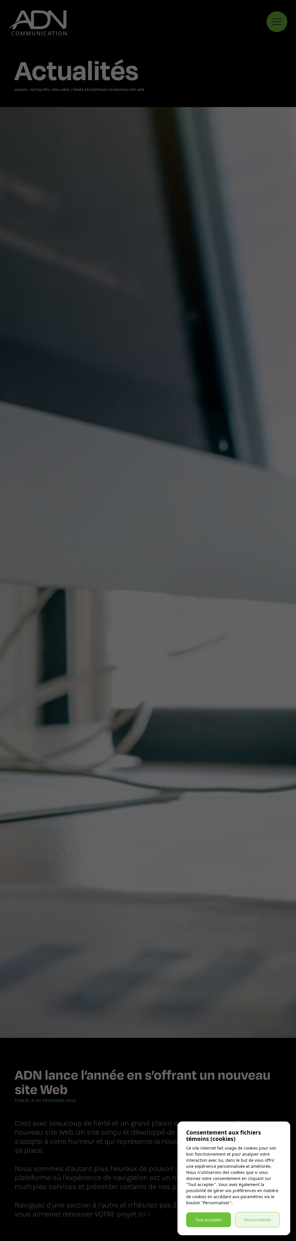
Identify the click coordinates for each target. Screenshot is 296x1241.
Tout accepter (208, 1219)
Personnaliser (257, 1219)
